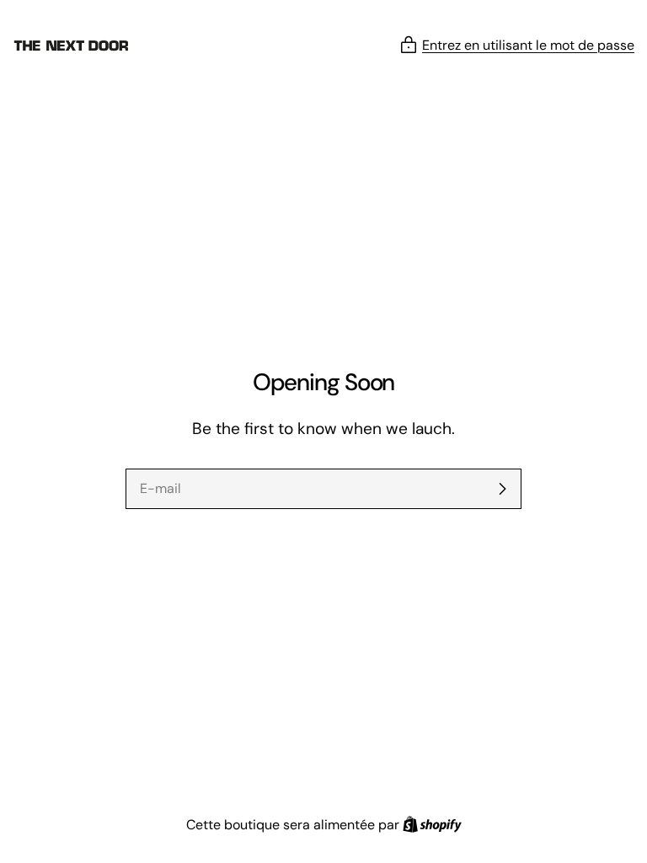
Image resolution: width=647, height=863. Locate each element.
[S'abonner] (502, 489)
